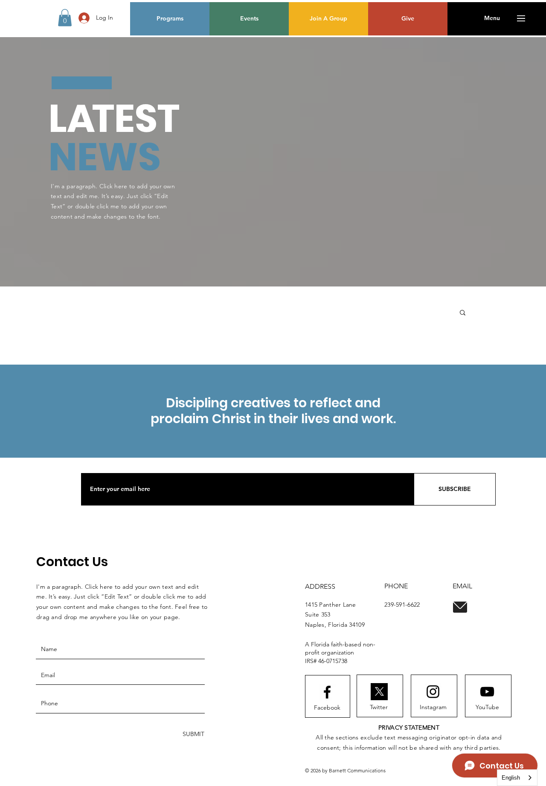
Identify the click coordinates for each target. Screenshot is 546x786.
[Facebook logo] (327, 692)
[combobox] (517, 777)
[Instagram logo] (432, 691)
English (511, 777)
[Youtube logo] (487, 691)
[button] (65, 17)
